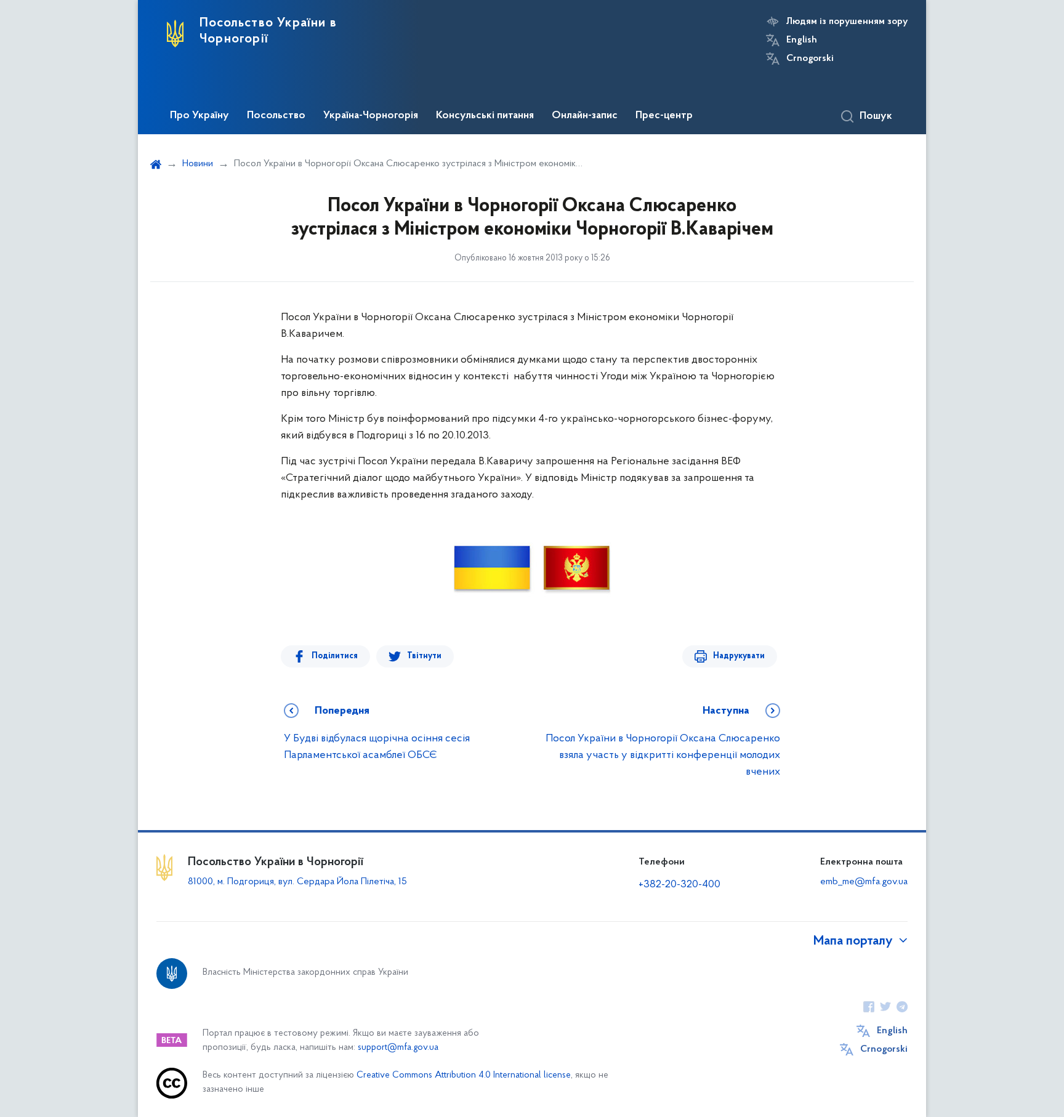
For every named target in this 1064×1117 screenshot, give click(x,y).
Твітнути (424, 656)
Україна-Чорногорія (370, 115)
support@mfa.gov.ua (398, 1047)
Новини (197, 164)
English (801, 40)
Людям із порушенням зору (847, 21)
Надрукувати (739, 656)
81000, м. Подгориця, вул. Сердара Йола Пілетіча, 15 (297, 882)
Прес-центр (664, 115)
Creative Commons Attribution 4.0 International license (464, 1075)
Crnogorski (810, 58)
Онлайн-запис (585, 115)
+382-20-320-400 (679, 884)
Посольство (276, 115)
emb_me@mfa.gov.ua (864, 882)
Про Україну (199, 115)
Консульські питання (485, 115)
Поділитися (335, 656)
